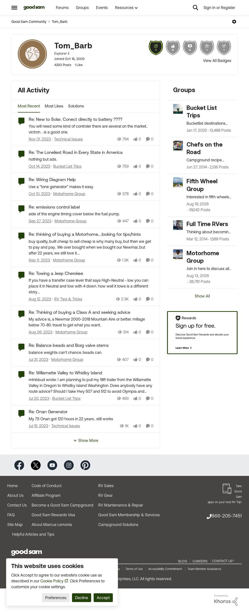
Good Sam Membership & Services (129, 515)
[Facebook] (19, 464)
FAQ (11, 515)
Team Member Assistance (204, 569)
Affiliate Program (46, 495)
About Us (15, 495)
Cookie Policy (51, 581)
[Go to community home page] (34, 7)
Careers (200, 561)
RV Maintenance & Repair (120, 505)
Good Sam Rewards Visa (53, 515)
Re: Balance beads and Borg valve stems (69, 345)
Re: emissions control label (54, 207)
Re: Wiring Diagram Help (52, 179)
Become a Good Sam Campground (62, 505)
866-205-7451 (227, 515)
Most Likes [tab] (54, 106)
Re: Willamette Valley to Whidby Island (65, 372)
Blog (182, 561)
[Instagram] (69, 464)
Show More (88, 440)
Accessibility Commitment (165, 569)
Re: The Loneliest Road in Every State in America (76, 152)
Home (12, 485)
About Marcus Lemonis (52, 524)
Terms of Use (134, 569)
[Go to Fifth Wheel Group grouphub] (178, 182)
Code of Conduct (47, 485)
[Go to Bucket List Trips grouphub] (178, 109)
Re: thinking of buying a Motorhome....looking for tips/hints (85, 234)
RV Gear (105, 495)
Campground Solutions (118, 524)
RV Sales (106, 485)
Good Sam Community (28, 22)
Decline (81, 597)
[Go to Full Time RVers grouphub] (178, 225)
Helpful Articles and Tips (33, 534)
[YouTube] (52, 464)
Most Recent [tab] (29, 106)
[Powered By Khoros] (226, 600)
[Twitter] (36, 464)
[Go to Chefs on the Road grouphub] (178, 145)
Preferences (55, 597)
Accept (103, 597)
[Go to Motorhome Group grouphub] (178, 254)
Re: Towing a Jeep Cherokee (56, 273)
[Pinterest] (85, 464)
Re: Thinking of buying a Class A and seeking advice (79, 312)
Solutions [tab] (76, 106)
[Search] (195, 7)
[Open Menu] (234, 21)
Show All (202, 296)
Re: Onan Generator (48, 411)
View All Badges (217, 60)
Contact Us (17, 505)
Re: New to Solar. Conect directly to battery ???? (75, 119)
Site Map (15, 524)
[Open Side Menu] (14, 7)
